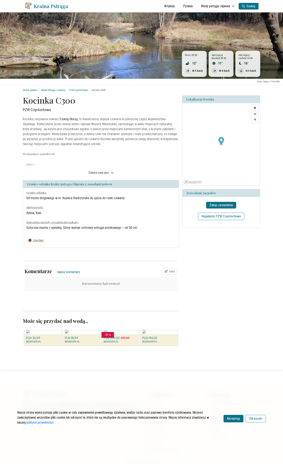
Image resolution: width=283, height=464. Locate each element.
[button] (97, 240)
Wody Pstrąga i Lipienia (53, 90)
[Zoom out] (255, 114)
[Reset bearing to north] (255, 120)
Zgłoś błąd (38, 240)
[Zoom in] (255, 108)
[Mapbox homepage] (193, 182)
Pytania (188, 6)
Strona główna (30, 90)
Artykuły (169, 6)
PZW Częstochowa (78, 90)
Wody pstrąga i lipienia (215, 6)
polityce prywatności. (40, 422)
